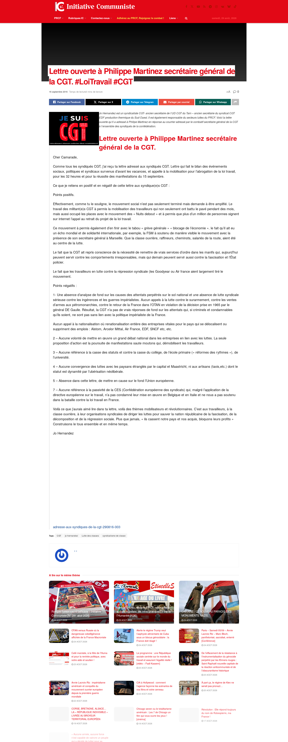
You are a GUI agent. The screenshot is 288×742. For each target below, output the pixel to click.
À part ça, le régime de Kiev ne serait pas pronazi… (218, 684)
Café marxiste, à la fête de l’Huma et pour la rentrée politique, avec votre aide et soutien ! (89, 656)
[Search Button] (186, 18)
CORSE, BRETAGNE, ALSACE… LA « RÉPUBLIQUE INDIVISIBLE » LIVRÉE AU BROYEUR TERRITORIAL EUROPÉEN (90, 714)
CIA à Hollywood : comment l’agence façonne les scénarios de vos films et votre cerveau (154, 686)
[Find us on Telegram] (210, 7)
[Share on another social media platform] (235, 102)
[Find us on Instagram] (216, 7)
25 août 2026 (190, 620)
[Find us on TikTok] (235, 7)
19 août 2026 (80, 723)
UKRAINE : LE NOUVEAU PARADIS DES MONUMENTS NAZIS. (207, 613)
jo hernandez (71, 535)
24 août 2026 (80, 641)
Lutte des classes (90, 535)
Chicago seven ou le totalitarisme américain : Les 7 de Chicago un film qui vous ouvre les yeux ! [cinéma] (154, 714)
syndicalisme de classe (114, 535)
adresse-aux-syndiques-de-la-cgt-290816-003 (86, 526)
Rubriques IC (76, 18)
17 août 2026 (210, 719)
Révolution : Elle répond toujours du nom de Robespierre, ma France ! (219, 712)
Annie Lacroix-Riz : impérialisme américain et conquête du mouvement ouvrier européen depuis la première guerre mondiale (88, 689)
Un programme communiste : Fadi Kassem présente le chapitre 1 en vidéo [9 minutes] (154, 734)
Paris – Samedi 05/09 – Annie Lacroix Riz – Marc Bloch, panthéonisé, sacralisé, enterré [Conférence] (218, 635)
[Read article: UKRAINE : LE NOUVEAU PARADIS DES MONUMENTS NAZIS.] (209, 602)
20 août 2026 (210, 690)
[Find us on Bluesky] (229, 7)
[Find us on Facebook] (186, 7)
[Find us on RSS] (204, 7)
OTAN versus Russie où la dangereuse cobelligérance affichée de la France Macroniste (89, 634)
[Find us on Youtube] (198, 7)
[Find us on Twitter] (192, 7)
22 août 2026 (80, 700)
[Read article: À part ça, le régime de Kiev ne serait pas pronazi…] (189, 688)
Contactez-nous (100, 18)
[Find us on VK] (222, 7)
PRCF (57, 18)
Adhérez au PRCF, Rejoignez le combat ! (140, 18)
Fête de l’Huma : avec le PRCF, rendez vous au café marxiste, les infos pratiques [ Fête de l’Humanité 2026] (143, 611)
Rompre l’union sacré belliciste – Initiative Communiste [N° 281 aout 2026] (76, 613)
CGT (59, 535)
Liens (172, 18)
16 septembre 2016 (58, 91)
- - (75, 551)
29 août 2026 (60, 620)
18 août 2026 (145, 723)
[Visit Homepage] (94, 6)
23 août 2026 (80, 664)
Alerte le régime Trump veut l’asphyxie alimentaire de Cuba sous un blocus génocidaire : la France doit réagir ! (152, 635)
